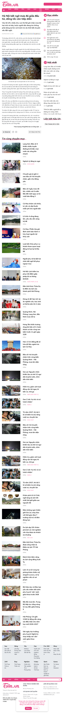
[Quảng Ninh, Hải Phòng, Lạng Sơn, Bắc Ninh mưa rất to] (11, 316)
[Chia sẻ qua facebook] (13, 132)
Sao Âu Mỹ (7, 652)
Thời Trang (17, 664)
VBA (15, 654)
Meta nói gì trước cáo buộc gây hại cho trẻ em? (52, 93)
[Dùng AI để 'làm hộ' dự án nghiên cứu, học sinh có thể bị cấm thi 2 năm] (11, 303)
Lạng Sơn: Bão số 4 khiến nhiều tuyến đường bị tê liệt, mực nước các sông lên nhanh (52, 70)
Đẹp (53, 9)
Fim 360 (40, 10)
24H (35, 9)
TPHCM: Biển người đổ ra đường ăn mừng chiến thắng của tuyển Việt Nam (52, 112)
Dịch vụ (46, 670)
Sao (9, 9)
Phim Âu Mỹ (47, 650)
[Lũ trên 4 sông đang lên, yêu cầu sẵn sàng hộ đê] (11, 220)
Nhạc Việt (56, 649)
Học (28, 9)
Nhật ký (26, 649)
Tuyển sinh (37, 649)
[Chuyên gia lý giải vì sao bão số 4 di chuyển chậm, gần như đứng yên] (11, 178)
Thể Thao (7, 664)
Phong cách (17, 650)
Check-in (16, 652)
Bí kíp (35, 654)
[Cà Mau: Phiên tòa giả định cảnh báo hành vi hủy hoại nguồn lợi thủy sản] (11, 233)
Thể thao (36, 670)
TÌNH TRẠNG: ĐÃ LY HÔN (52, 124)
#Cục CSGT (30, 420)
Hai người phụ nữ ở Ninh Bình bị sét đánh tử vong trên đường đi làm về (53, 40)
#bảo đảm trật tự (32, 394)
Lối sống (16, 649)
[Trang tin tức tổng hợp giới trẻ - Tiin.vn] (10, 4)
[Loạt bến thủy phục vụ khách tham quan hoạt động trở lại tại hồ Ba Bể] (11, 248)
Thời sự (6, 666)
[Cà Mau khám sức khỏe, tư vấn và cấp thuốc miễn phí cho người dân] (11, 207)
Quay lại (7, 132)
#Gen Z (29, 405)
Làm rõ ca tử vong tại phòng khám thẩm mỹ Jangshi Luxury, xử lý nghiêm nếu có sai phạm (53, 23)
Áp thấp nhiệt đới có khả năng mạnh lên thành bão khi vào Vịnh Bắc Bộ (53, 32)
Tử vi (25, 668)
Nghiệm (27, 662)
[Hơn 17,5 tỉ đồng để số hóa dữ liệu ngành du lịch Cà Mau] (11, 346)
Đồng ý (28, 708)
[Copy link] (16, 132)
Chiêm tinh (27, 664)
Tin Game (56, 664)
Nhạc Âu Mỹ (57, 654)
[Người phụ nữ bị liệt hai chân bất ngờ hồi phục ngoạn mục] (11, 263)
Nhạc (47, 9)
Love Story (27, 650)
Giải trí (35, 666)
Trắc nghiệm (27, 666)
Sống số (46, 668)
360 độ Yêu (27, 652)
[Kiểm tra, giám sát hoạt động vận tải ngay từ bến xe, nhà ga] (11, 391)
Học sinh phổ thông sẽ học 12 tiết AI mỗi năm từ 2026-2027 (54, 52)
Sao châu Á (7, 650)
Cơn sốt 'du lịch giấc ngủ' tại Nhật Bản (53, 46)
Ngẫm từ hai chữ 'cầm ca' (52, 86)
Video (36, 662)
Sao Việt (6, 649)
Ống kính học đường (37, 657)
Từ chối (35, 708)
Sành (45, 97)
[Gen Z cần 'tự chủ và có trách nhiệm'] (11, 403)
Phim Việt (46, 649)
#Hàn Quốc (30, 164)
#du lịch (30, 537)
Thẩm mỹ (17, 666)
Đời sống (36, 664)
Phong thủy (27, 670)
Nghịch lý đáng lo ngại (51, 80)
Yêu (22, 9)
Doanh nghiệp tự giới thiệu (46, 673)
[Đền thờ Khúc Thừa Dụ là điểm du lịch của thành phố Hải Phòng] (11, 290)
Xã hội (35, 668)
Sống (16, 9)
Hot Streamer (56, 667)
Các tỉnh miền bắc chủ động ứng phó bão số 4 (52, 102)
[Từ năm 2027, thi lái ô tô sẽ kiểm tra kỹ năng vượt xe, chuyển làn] (11, 416)
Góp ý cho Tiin (35, 132)
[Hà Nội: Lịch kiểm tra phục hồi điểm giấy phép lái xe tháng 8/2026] (11, 275)
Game (56, 662)
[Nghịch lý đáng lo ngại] (11, 165)
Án (5, 668)
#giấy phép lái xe (32, 282)
